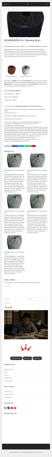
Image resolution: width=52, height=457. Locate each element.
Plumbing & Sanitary (8, 369)
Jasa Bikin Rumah (8, 391)
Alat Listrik (6, 375)
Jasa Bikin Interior (8, 397)
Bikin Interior (27, 358)
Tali (9, 9)
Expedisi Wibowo (31, 115)
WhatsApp (28, 146)
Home (5, 9)
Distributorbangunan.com (14, 452)
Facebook (15, 146)
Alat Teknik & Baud (8, 380)
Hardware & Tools (8, 377)
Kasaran (6, 372)
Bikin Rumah (37, 358)
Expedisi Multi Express (10, 112)
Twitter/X (21, 146)
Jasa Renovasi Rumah (9, 394)
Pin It (34, 146)
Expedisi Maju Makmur (16, 119)
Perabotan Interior (16, 358)
